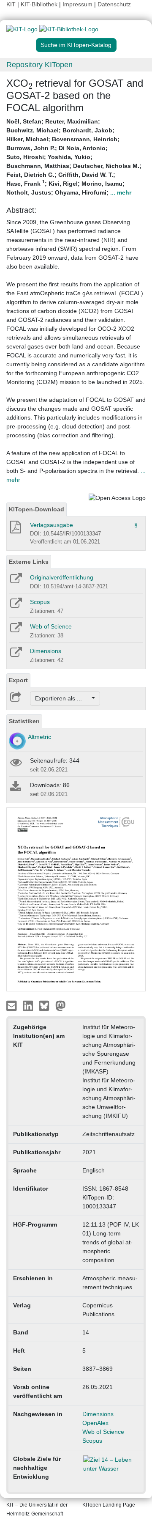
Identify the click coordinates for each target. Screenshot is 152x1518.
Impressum (77, 4)
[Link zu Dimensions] (15, 654)
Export (18, 680)
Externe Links (29, 561)
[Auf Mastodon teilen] (60, 1005)
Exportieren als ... (62, 698)
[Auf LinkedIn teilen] (29, 1005)
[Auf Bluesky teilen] (46, 1005)
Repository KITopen (39, 64)
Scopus (40, 601)
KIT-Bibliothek (40, 4)
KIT (11, 4)
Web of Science (51, 626)
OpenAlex (95, 1422)
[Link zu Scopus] (15, 605)
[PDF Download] (15, 529)
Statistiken (24, 721)
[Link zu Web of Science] (15, 630)
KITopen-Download (36, 509)
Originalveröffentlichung (61, 577)
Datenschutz (114, 4)
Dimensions (45, 651)
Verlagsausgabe (51, 525)
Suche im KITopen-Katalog (76, 44)
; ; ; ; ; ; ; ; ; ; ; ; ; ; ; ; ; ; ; (73, 157)
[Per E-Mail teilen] (12, 1005)
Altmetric (39, 736)
